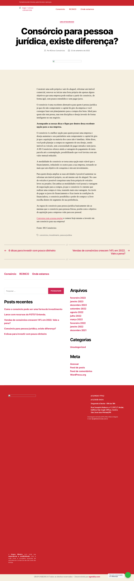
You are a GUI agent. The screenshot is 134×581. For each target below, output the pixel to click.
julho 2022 (75, 316)
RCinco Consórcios (57, 50)
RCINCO (72, 9)
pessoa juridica (66, 235)
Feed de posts (77, 367)
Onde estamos (87, 9)
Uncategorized (67, 22)
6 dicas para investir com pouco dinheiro (25, 334)
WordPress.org (78, 374)
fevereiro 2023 (78, 298)
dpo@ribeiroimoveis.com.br (100, 419)
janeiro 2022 (76, 326)
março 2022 (76, 319)
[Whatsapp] (105, 3)
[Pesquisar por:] (25, 291)
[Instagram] (113, 3)
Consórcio (60, 9)
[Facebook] (109, 3)
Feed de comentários (81, 371)
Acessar (74, 364)
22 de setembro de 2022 (80, 50)
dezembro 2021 (78, 330)
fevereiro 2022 (78, 323)
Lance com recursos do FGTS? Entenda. (25, 314)
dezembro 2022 (78, 305)
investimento (54, 235)
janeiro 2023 (76, 301)
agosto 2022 (76, 312)
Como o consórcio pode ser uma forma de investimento (33, 309)
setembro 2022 (78, 308)
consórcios (44, 235)
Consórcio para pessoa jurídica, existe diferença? (30, 328)
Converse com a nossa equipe (50, 218)
